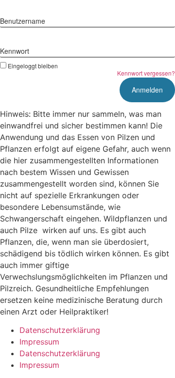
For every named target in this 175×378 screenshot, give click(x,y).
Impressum (39, 341)
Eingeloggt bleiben (33, 65)
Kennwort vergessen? (146, 73)
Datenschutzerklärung (59, 330)
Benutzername (22, 20)
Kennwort (14, 50)
